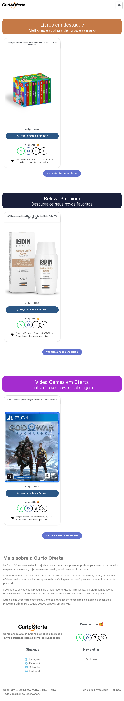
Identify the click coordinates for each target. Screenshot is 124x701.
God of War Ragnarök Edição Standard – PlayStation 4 (32, 400)
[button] (21, 151)
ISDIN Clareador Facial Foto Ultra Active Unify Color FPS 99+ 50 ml (32, 217)
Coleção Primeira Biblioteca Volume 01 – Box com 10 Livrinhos (32, 43)
